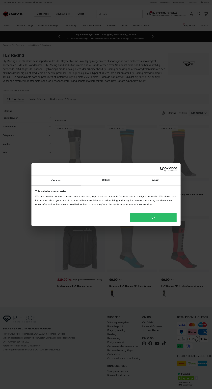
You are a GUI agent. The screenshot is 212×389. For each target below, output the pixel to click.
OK (153, 217)
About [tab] (155, 179)
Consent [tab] (56, 180)
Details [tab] (106, 179)
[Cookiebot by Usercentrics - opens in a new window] (162, 169)
